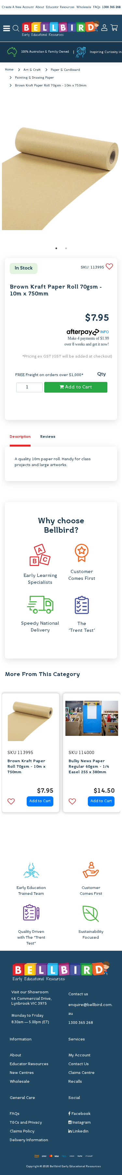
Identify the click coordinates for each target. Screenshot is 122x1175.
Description (20, 437)
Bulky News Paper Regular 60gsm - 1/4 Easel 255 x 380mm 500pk (89, 769)
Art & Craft (32, 70)
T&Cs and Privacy (26, 1123)
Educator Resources (60, 7)
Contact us (78, 994)
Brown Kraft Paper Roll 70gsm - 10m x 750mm (51, 85)
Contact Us (78, 1064)
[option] (61, 171)
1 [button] (56, 248)
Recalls (75, 1082)
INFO (104, 332)
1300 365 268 (111, 7)
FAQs (96, 7)
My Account (79, 1055)
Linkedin (80, 1131)
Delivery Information (29, 1140)
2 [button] (66, 248)
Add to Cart (78, 387)
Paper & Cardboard (65, 70)
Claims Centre (81, 1073)
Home (9, 70)
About (39, 7)
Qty (101, 374)
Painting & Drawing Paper (34, 78)
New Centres (22, 1073)
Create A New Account (18, 7)
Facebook (80, 1114)
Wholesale (83, 7)
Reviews (47, 437)
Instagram (81, 1123)
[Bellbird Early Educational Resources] (60, 28)
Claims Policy (22, 1131)
